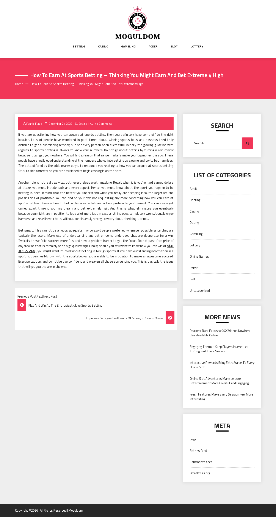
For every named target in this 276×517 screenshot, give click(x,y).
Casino (103, 46)
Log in (194, 439)
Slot (174, 46)
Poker (153, 46)
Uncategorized (200, 290)
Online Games (199, 256)
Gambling (128, 46)
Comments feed (201, 461)
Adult (193, 188)
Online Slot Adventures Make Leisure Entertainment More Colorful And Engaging (219, 381)
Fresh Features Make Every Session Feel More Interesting (221, 396)
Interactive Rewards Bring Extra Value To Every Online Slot (222, 365)
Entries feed (198, 450)
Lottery (197, 46)
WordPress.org (200, 473)
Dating (194, 222)
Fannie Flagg (34, 123)
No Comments (103, 123)
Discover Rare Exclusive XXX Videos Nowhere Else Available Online (220, 333)
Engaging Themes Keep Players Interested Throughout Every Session (219, 349)
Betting (79, 46)
